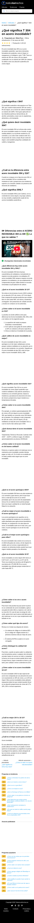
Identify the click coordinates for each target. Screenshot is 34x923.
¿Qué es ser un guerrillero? (14, 785)
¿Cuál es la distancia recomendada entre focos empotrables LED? (18, 814)
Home (4, 23)
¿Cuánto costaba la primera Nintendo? (18, 875)
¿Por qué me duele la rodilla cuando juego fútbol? (19, 810)
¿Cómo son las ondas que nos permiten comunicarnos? (18, 857)
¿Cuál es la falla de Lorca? (14, 868)
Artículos (4, 7)
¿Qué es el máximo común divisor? (17, 782)
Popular (22, 7)
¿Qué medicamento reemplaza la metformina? (16, 805)
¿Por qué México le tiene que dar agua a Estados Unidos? (18, 883)
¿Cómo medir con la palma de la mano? (18, 887)
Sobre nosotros (6, 910)
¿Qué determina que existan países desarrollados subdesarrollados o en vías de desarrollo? (19, 801)
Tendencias (13, 7)
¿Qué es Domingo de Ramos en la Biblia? (18, 792)
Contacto (15, 909)
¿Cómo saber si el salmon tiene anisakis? (18, 864)
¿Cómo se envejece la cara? (15, 788)
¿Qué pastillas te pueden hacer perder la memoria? (18, 879)
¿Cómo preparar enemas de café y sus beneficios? (18, 861)
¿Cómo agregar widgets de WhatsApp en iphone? (18, 872)
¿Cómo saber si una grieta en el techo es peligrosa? (18, 796)
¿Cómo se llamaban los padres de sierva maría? (18, 778)
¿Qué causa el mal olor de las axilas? (17, 890)
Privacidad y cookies (26, 910)
